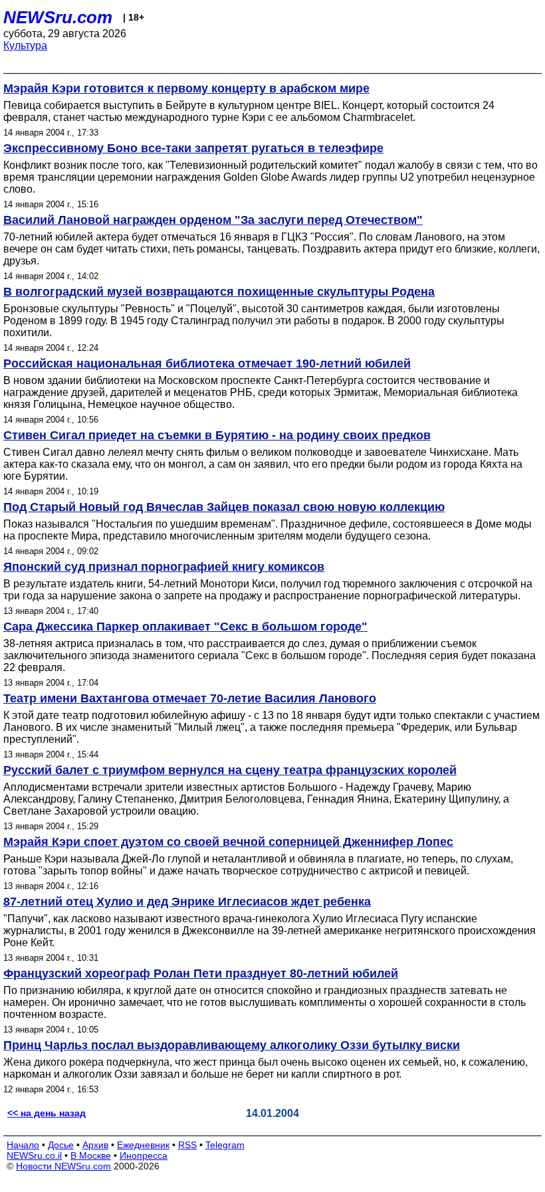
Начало (23, 1145)
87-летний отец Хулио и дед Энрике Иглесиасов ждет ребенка (187, 901)
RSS (187, 1145)
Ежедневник (143, 1145)
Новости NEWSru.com (63, 1166)
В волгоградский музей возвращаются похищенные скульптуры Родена (219, 291)
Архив (95, 1145)
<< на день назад (46, 1113)
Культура (25, 45)
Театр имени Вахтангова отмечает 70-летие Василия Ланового (189, 698)
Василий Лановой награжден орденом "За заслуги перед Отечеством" (213, 220)
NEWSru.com (57, 17)
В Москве (90, 1155)
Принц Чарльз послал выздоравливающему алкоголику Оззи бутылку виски (231, 1045)
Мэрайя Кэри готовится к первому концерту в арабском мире (186, 88)
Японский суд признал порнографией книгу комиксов (163, 566)
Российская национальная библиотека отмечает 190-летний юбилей (207, 363)
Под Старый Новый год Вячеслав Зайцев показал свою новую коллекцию (224, 507)
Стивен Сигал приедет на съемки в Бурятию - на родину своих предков (217, 435)
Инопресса (143, 1155)
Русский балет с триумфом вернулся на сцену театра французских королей (230, 770)
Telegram (225, 1145)
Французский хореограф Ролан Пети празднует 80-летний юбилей (200, 973)
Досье (61, 1145)
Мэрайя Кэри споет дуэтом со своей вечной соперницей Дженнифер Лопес (228, 841)
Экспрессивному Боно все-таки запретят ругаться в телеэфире (193, 148)
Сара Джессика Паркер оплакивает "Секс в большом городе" (185, 626)
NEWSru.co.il (34, 1155)
